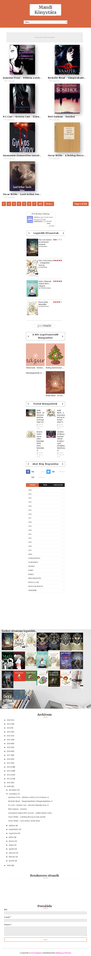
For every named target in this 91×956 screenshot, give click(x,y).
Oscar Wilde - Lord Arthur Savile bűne (26, 194)
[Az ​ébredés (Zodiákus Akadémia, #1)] (77, 649)
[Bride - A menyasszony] (19, 668)
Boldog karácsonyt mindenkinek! (55, 368)
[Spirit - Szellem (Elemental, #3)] (77, 688)
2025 (30, 550)
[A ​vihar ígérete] (54, 686)
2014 (30, 506)
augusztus (13, 833)
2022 (30, 538)
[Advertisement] (45, 609)
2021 (30, 534)
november (13, 794)
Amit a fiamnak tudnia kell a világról (45, 283)
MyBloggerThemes (63, 953)
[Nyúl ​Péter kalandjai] (54, 666)
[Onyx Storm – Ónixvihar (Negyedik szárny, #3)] (7, 708)
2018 (30, 522)
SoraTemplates (35, 953)
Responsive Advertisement (45, 37)
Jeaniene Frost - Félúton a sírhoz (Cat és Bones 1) (32, 77)
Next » (49, 204)
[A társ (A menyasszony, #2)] (7, 669)
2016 (30, 514)
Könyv (30, 570)
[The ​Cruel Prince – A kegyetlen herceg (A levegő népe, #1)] (32, 276)
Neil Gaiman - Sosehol (61, 116)
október (12, 825)
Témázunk (32, 590)
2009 (9, 786)
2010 (30, 490)
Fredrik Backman (46, 288)
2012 (30, 498)
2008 (9, 865)
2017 (30, 518)
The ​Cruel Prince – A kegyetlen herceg (46, 263)
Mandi (36, 217)
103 (40, 204)
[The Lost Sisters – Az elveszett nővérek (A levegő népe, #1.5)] (32, 256)
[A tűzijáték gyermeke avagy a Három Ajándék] (65, 669)
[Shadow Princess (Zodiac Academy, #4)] (42, 651)
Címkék (32, 485)
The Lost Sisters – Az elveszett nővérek (46, 242)
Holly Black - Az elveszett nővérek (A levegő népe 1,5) (55, 395)
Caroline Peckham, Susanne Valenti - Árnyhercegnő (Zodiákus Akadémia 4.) (61, 441)
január (12, 861)
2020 (30, 530)
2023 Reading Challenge (40, 213)
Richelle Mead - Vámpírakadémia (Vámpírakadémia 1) (30, 801)
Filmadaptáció (34, 558)
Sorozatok (58, 485)
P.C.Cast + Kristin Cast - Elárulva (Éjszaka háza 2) (33, 116)
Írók (45, 485)
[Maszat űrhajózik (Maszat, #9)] (19, 681)
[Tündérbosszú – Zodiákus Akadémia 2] (65, 650)
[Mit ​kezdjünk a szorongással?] (42, 685)
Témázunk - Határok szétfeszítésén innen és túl (35, 368)
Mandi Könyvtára (45, 10)
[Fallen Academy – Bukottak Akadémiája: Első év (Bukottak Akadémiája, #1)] (7, 687)
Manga (31, 574)
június (12, 841)
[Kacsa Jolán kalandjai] (32, 315)
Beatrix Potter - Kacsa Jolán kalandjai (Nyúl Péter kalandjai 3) (40, 441)
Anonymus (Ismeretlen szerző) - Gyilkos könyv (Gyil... (30, 813)
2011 (30, 494)
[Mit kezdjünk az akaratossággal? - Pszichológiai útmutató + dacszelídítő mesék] (65, 685)
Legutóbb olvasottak (46, 233)
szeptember (14, 829)
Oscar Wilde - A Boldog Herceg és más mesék (26, 817)
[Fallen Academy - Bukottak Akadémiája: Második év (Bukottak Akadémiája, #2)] (77, 668)
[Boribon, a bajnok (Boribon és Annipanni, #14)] (19, 699)
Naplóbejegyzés (34, 578)
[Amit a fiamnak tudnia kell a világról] (32, 296)
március (12, 853)
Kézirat (31, 566)
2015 (30, 510)
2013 (30, 502)
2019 (30, 526)
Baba (30, 554)
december (13, 790)
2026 (9, 720)
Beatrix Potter (45, 306)
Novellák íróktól (35, 586)
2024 (30, 546)
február (12, 857)
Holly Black (44, 246)
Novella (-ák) (33, 582)
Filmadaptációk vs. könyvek (35, 373)
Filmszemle (33, 562)
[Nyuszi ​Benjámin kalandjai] (31, 665)
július (11, 837)
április (12, 849)
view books (51, 226)
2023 (30, 542)
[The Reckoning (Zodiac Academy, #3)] (54, 649)
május (11, 845)
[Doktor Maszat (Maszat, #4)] (31, 680)
